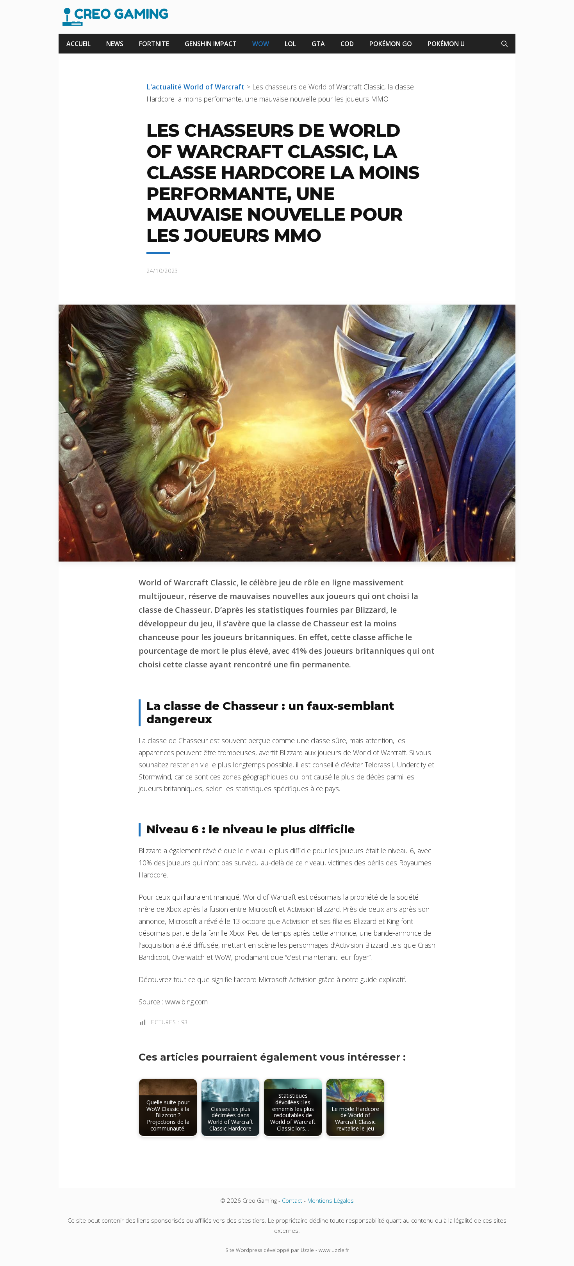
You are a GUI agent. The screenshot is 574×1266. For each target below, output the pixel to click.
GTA (318, 43)
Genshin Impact (211, 43)
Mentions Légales (330, 1200)
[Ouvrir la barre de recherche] (504, 43)
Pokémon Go (390, 43)
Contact (292, 1200)
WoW (260, 43)
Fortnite (154, 43)
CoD (347, 43)
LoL (290, 43)
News (114, 43)
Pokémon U (446, 43)
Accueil (78, 43)
